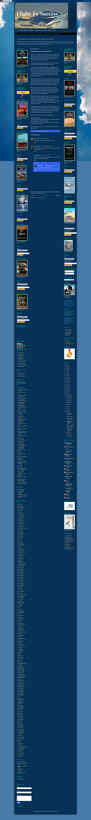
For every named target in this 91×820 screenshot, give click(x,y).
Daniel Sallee (20, 570)
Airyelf (47, 811)
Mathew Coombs (21, 667)
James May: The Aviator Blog (21, 442)
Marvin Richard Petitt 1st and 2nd (22, 664)
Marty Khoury (20, 661)
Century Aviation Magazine (21, 417)
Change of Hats (69, 416)
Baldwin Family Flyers (22, 528)
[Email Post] (46, 131)
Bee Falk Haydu (21, 532)
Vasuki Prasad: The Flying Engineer (21, 480)
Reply (35, 142)
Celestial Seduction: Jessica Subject (69, 330)
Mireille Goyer (21, 682)
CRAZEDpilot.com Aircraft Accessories (69, 539)
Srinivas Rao (20, 465)
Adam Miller (20, 505)
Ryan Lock (20, 727)
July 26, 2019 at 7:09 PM (50, 165)
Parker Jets (20, 698)
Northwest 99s (20, 374)
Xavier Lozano (21, 754)
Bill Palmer (20, 536)
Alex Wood (20, 510)
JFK (19, 607)
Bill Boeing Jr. (21, 534)
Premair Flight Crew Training (22, 497)
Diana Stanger (20, 583)
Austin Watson (21, 526)
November (69, 397)
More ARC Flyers (21, 685)
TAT (19, 742)
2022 (67, 371)
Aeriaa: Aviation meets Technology (22, 396)
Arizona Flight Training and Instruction (21, 492)
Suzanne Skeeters (21, 737)
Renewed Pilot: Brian (22, 461)
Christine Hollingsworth (20, 562)
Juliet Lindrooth (21, 635)
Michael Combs (21, 672)
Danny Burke (20, 574)
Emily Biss (20, 593)
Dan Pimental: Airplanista (20, 421)
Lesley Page (20, 647)
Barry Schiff (20, 531)
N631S (67, 480)
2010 (67, 393)
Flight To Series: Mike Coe (22, 427)
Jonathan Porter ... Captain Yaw (21, 630)
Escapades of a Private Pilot (22, 424)
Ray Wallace (20, 716)
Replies (36, 163)
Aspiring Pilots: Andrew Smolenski (21, 405)
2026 (67, 364)
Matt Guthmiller (21, 669)
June (68, 406)
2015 (67, 384)
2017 (67, 380)
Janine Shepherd (21, 610)
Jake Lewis (20, 609)
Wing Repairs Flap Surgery (21, 772)
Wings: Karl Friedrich (22, 483)
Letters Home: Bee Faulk (21, 450)
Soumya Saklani (21, 732)
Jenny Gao (20, 617)
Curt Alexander (21, 567)
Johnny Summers (21, 625)
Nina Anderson (21, 690)
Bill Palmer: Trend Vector (21, 408)
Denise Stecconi (21, 582)
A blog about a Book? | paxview (69, 443)
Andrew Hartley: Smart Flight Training (22, 400)
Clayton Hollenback (22, 564)
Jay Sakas (20, 613)
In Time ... (68, 469)
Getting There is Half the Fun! (69, 462)
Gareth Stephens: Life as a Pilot (22, 436)
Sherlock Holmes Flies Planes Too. (69, 484)
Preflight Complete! (70, 425)
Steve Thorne (20, 735)
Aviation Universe (68, 535)
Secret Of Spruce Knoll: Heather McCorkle (68, 334)
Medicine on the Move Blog (22, 767)
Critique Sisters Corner (22, 360)
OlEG (19, 696)
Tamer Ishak (20, 743)
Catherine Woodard (21, 552)
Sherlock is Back (21, 730)
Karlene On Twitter (21, 363)
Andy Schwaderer (21, 521)
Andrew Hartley (21, 517)
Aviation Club (20, 352)
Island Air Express (21, 489)
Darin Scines (20, 577)
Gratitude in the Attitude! (69, 414)
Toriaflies (67, 494)
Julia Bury (20, 633)
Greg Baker (20, 601)
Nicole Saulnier (21, 688)
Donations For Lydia (22, 762)
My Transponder (21, 366)
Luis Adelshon (21, 650)
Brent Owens (20, 542)
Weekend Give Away (69, 433)
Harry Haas (20, 604)
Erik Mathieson (21, 596)
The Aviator (20, 466)
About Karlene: (23, 33)
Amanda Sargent (21, 515)
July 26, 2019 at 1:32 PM (44, 155)
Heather (35, 138)
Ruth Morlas (20, 724)
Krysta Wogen (20, 644)
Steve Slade (20, 734)
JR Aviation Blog (21, 439)
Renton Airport (68, 342)
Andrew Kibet (20, 518)
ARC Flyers (20, 504)
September (69, 400)
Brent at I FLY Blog (22, 410)
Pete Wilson (20, 710)
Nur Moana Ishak (21, 695)
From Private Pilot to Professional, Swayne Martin (22, 433)
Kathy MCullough (21, 638)
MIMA (19, 654)
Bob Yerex (20, 539)
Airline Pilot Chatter (22, 398)
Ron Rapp (20, 721)
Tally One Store (68, 537)
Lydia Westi (20, 652)
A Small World (69, 427)
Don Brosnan (20, 588)
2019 (67, 377)
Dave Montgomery (21, 578)
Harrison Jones (21, 438)
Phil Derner (20, 713)
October (68, 399)
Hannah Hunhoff (21, 602)
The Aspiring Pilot (69, 488)
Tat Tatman (20, 745)
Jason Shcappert (21, 612)
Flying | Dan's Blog (69, 458)
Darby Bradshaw (21, 575)
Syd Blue (20, 740)
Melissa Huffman (21, 671)
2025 (67, 366)
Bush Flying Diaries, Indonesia (22, 412)
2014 (67, 386)
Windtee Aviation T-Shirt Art (69, 542)
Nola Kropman (21, 691)
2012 (67, 390)
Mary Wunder (20, 666)
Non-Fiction (40, 33)
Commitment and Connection (69, 418)
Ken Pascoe (20, 640)
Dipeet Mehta (20, 586)
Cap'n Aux (20, 547)
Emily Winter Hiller (22, 594)
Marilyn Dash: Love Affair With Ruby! (70, 422)
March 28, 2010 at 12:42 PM (47, 146)
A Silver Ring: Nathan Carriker (22, 390)
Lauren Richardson (21, 646)
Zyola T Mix (20, 756)
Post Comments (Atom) (40, 197)
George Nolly (20, 599)
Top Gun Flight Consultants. (21, 471)
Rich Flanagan (20, 719)
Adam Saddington (21, 507)
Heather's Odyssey (38, 87)
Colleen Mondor (21, 566)
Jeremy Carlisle (21, 618)
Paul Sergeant (20, 708)
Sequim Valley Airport (69, 343)
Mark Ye (19, 660)
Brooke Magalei (21, 544)
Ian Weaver (20, 605)
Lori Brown (20, 649)
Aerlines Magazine (21, 361)
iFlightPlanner (68, 544)
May (68, 408)
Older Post (58, 195)
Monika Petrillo (21, 683)
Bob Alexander (21, 537)
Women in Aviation (21, 373)
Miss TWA (20, 452)
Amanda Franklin (21, 513)
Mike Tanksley (21, 680)
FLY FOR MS (20, 597)
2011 (67, 391)
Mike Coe (20, 679)
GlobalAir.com (68, 549)
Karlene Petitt (37, 146)
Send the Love (21, 769)
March (68, 411)
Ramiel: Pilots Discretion (20, 459)
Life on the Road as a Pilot (69, 473)
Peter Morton (20, 711)
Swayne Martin (21, 738)
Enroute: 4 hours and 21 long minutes (69, 430)
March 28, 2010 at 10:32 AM (43, 138)
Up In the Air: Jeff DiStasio (21, 474)
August (68, 402)
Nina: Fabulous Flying (22, 456)
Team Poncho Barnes (22, 746)
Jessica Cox (20, 621)
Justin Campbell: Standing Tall (21, 447)
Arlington (67, 340)
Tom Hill (20, 751)
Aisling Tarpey (21, 509)
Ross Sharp (20, 722)
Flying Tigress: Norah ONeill (22, 429)
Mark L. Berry (21, 658)
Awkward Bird (68, 451)
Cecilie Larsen (20, 414)
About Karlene (69, 435)
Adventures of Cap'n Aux (22, 393)
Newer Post (33, 195)
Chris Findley (20, 560)
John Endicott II (21, 623)
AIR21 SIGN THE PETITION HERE (51, 33)
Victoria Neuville (21, 753)
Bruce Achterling (21, 545)
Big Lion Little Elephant (68, 455)
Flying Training (21, 354)
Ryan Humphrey (21, 726)
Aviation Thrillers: (32, 33)
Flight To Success (21, 376)
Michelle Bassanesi (21, 674)
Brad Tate (20, 540)
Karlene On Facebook (22, 364)
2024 (67, 368)
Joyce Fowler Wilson (22, 632)
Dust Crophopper (21, 591)
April (68, 410)
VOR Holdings (21, 778)
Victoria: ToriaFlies (21, 482)
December (69, 395)
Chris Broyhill (20, 558)
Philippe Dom (20, 714)
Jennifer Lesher (21, 615)
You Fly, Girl (68, 497)
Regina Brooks (21, 718)
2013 (67, 388)
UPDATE (20, 770)
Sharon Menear (21, 729)
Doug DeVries (20, 589)
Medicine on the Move (69, 477)
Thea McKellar (21, 749)
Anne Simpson (21, 523)
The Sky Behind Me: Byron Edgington (22, 469)
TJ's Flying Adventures (68, 490)
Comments (68, 273)
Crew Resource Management (21, 358)
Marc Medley (20, 655)
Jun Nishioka (20, 636)
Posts (67, 271)
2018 (67, 379)
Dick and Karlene (21, 585)
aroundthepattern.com (70, 447)
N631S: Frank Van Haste (21, 454)
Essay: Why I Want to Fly (22, 764)
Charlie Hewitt (21, 555)
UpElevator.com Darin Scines (22, 477)
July (68, 404)
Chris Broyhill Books (22, 419)
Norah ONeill (20, 693)
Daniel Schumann (21, 572)
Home (17, 33)
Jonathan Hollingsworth (20, 627)
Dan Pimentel (20, 569)
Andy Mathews (21, 520)
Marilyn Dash (20, 657)
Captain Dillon (21, 548)
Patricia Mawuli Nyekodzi (21, 700)
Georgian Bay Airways (22, 494)
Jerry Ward (20, 620)
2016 (67, 382)
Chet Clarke (20, 556)
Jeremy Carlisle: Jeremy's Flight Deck (22, 444)
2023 (67, 369)
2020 (67, 375)
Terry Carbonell (21, 748)
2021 (67, 373)
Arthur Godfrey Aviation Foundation (22, 403)
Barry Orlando (21, 529)
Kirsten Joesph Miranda (21, 642)
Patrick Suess (20, 705)
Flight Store (67, 545)
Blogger (55, 811)
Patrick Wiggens (21, 706)
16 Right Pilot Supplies (69, 547)
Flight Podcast (20, 355)
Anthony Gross (21, 524)
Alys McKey (20, 512)
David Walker (20, 580)
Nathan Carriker (21, 687)
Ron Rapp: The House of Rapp (22, 463)
